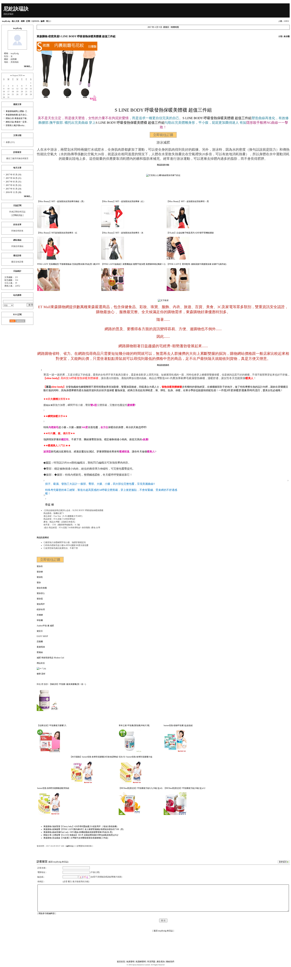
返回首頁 (121, 961)
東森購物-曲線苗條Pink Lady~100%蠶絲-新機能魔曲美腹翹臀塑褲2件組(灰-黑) (77, 832)
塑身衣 (40, 566)
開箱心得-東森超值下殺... (17, 118)
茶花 (48, 386)
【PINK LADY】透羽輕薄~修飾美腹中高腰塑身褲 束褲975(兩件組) (196, 264)
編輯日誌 (70, 846)
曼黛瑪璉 (41, 647)
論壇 (42, 21)
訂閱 (28, 21)
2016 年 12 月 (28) (13, 192)
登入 (48, 21)
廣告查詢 (161, 961)
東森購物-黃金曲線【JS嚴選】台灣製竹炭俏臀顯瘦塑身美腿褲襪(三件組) (75, 838)
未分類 (287, 36)
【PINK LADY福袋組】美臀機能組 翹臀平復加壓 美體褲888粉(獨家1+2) (133, 264)
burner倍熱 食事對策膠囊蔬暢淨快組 (53, 788)
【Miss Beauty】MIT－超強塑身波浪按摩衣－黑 (188, 201)
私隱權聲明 (141, 961)
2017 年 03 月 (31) (13, 182)
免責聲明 (130, 961)
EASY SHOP (42, 636)
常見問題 (151, 961)
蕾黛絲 (40, 652)
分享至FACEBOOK (84, 846)
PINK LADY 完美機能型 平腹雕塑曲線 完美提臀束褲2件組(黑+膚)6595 (68, 264)
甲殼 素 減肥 (48, 625)
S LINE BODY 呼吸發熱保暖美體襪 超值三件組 (163, 110)
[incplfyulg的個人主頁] (17, 48)
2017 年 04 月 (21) (13, 178)
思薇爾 (40, 641)
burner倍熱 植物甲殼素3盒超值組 (178, 725)
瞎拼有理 (41, 609)
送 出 (163, 920)
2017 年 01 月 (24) (13, 189)
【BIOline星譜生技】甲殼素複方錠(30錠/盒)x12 (184, 788)
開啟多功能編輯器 (47, 913)
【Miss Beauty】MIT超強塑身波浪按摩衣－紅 (57, 233)
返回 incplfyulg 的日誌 (58, 862)
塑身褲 (40, 572)
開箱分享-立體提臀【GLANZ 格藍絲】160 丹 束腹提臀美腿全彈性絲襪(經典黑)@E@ (80, 835)
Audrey (40, 625)
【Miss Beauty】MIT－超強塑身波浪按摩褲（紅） (123, 201)
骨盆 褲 (49, 504)
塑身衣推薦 (42, 588)
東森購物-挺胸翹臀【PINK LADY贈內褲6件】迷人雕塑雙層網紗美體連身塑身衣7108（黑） (84, 829)
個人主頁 (15, 21)
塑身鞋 (40, 577)
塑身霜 (40, 599)
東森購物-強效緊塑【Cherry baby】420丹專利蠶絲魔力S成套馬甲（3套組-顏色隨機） (81, 826)
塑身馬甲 (41, 604)
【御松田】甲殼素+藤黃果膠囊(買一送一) (67, 684)
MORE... (28, 66)
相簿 (23, 21)
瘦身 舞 (49, 405)
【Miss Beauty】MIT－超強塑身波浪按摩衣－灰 (122, 233)
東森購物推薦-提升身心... (17, 115)
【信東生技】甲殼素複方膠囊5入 (52, 725)
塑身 (39, 582)
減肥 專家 (41, 658)
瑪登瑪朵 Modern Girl (54, 658)
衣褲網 (40, 615)
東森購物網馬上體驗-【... (17, 111)
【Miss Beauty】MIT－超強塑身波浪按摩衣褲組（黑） (61, 201)
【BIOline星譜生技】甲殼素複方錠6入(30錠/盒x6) (140, 788)
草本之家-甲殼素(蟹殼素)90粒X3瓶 (134, 725)
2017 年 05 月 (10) (13, 174)
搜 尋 (31, 305)
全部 (8, 142)
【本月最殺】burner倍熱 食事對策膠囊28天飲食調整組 (94, 757)
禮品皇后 (41, 663)
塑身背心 (41, 593)
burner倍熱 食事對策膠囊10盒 (139, 757)
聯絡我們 (170, 961)
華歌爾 (40, 620)
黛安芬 (40, 631)
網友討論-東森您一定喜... (17, 122)
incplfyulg (6, 21)
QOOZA (35, 21)
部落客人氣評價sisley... (16, 125)
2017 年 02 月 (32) (13, 185)
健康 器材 (41, 674)
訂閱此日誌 (17, 215)
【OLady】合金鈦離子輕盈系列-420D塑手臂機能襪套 (190, 233)
